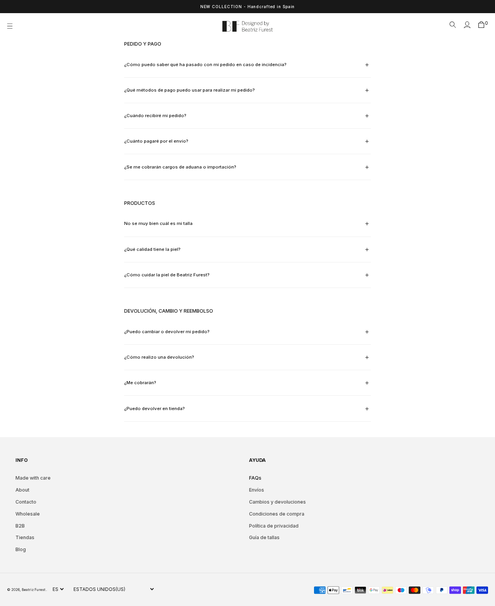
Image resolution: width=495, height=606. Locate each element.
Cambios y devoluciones (277, 502)
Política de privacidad (274, 526)
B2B (20, 526)
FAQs (255, 478)
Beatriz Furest (34, 589)
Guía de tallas (264, 537)
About (22, 490)
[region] (247, 6)
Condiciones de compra (276, 514)
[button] (12, 26)
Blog (20, 549)
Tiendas (24, 537)
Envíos (256, 490)
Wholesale (27, 514)
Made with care (33, 478)
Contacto (25, 502)
